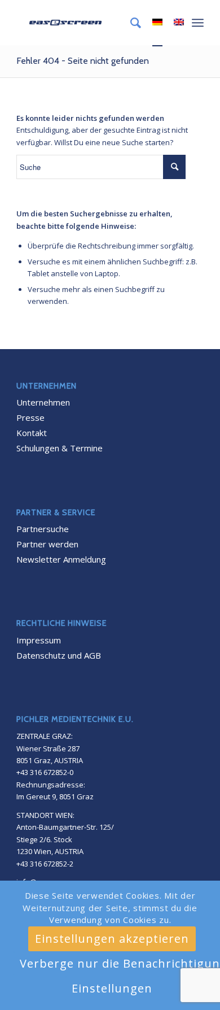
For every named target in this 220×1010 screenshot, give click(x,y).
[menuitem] (130, 22)
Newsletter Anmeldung (61, 559)
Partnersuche (42, 528)
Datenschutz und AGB (58, 655)
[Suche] (130, 22)
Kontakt (31, 432)
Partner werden (47, 544)
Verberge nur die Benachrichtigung (117, 963)
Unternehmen (43, 402)
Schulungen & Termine (59, 448)
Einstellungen (112, 988)
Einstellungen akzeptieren (112, 938)
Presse (30, 417)
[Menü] (198, 22)
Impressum (38, 640)
